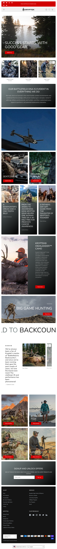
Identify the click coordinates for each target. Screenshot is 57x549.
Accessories (5, 497)
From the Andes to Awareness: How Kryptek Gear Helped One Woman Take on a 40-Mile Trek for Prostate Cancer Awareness (28, 215)
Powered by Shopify (13, 540)
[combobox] (20, 546)
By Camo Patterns (7, 500)
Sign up (39, 477)
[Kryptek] (28, 9)
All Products (6, 495)
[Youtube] (6, 2)
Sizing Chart (6, 514)
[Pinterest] (12, 2)
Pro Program (32, 502)
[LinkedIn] (6, 5)
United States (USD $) (7, 536)
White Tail (5, 504)
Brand (4, 516)
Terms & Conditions (7, 523)
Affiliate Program (33, 500)
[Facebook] (4, 2)
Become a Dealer (33, 495)
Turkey (4, 506)
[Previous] (50, 62)
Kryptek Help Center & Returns (36, 493)
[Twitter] (4, 5)
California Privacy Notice (8, 527)
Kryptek (7, 540)
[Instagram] (9, 2)
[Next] (53, 62)
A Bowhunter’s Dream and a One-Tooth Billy (10, 209)
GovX (30, 504)
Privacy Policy (6, 525)
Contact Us (5, 518)
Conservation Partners (8, 521)
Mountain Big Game (7, 502)
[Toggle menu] (4, 9)
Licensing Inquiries (33, 497)
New (4, 493)
